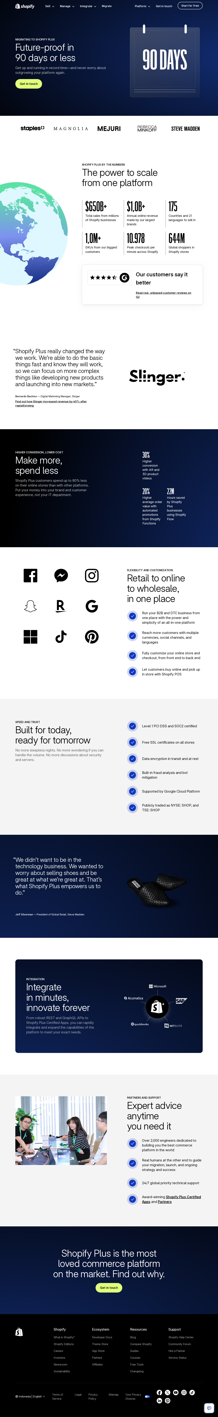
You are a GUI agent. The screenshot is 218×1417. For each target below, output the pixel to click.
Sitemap (113, 1394)
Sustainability (62, 1371)
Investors (59, 1357)
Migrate (107, 6)
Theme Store (100, 1344)
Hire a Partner (176, 1351)
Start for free (190, 5)
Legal (78, 1394)
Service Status (177, 1357)
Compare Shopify (141, 1344)
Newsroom (60, 1364)
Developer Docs (102, 1337)
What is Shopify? (64, 1337)
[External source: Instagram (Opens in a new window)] (184, 1392)
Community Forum (179, 1344)
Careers (58, 1351)
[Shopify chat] (209, 1408)
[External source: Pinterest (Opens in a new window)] (167, 1400)
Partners (165, 1202)
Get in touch (164, 6)
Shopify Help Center (180, 1337)
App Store (98, 1351)
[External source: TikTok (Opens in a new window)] (192, 1392)
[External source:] (110, 277)
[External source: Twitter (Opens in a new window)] (167, 1392)
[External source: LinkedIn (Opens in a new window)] (159, 1400)
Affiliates (97, 1364)
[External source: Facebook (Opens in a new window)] (159, 1392)
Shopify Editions (64, 1344)
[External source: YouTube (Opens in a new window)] (175, 1392)
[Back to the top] (19, 1332)
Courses (135, 1357)
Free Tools (137, 1364)
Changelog (137, 1371)
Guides (134, 1351)
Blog (133, 1337)
